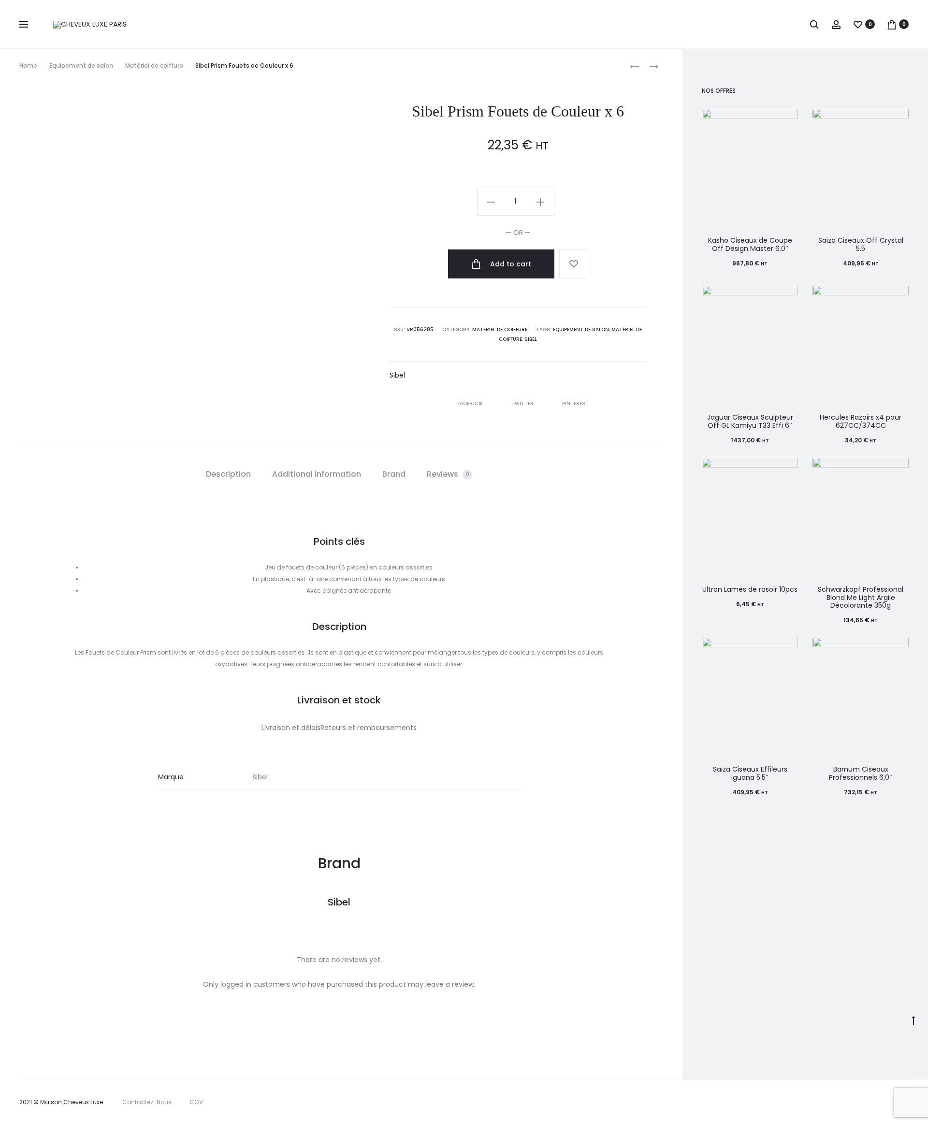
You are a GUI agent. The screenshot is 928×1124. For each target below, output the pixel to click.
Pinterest (575, 403)
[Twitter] (826, 1102)
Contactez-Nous (147, 1102)
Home (28, 65)
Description (228, 474)
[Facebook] (847, 1102)
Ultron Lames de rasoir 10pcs (750, 589)
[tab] (228, 474)
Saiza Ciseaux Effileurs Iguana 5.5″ (750, 773)
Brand (394, 474)
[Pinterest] (890, 1102)
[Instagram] (868, 1102)
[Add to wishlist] (573, 263)
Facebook (470, 403)
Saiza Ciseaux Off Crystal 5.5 (860, 244)
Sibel (530, 339)
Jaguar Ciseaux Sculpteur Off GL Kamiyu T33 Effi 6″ (750, 421)
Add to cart (509, 264)
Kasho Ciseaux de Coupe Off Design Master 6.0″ (750, 244)
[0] (858, 24)
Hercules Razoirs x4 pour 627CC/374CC (860, 421)
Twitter (523, 403)
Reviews (448, 474)
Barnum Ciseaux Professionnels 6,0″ (860, 773)
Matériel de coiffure (154, 65)
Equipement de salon (81, 65)
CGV (196, 1102)
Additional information (316, 474)
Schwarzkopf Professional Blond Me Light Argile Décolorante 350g (860, 597)
